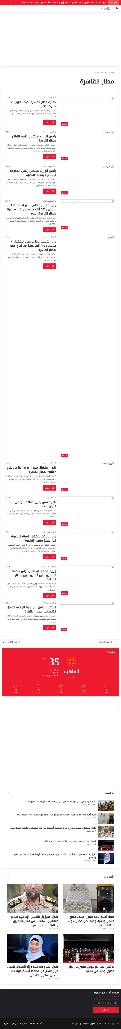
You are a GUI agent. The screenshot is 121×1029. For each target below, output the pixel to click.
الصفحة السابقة (105, 642)
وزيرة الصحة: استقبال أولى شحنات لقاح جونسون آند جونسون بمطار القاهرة (34, 575)
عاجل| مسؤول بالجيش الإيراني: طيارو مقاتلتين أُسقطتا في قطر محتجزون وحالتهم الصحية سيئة (53, 828)
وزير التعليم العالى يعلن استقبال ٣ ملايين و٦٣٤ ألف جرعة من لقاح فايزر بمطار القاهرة (33, 246)
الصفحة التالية (14, 642)
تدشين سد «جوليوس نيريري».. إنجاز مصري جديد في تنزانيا (70, 841)
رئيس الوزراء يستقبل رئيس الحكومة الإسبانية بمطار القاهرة (33, 173)
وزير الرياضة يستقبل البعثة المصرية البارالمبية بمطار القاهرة (33, 538)
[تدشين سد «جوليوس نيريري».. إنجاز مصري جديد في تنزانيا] (106, 845)
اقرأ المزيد (49, 122)
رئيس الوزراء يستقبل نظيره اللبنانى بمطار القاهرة (33, 138)
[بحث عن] (117, 10)
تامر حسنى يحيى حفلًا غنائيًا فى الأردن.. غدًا (35, 504)
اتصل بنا (6, 1023)
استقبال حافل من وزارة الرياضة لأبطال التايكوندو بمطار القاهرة (31, 609)
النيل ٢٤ (75, 1023)
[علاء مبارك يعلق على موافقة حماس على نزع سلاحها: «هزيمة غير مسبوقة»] (106, 805)
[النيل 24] (105, 8)
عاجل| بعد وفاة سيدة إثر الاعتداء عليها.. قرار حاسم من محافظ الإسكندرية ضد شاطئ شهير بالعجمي (55, 855)
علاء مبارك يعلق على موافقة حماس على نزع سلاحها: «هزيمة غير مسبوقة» (62, 802)
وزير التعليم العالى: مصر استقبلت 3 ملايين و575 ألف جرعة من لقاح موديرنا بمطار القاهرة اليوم (31, 209)
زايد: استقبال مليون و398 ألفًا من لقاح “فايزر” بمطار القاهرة (31, 470)
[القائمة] (3, 10)
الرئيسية (108, 72)
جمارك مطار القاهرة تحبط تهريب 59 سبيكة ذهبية (33, 104)
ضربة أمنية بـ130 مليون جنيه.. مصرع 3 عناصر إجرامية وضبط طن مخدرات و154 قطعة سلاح (56, 815)
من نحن (15, 1023)
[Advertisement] (60, 43)
